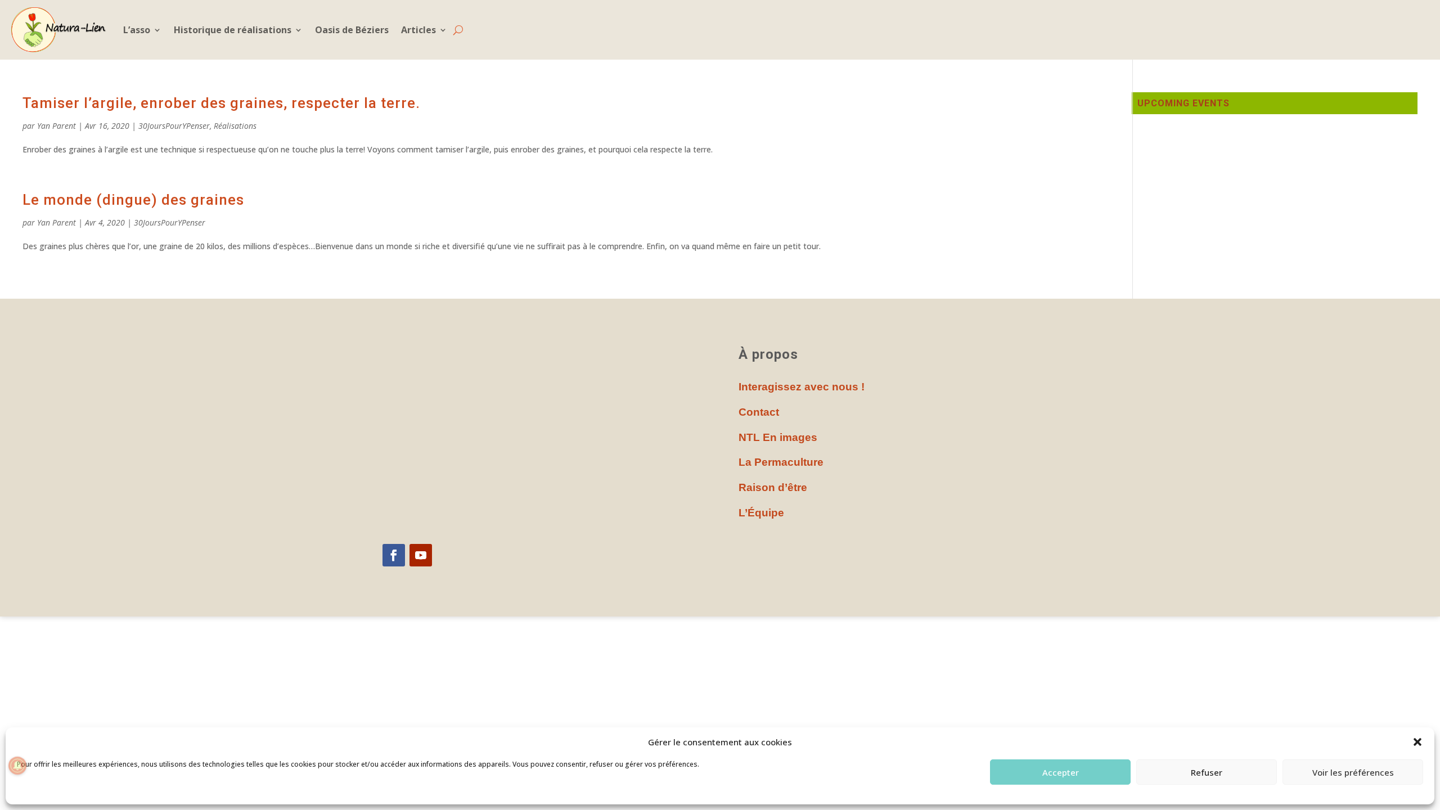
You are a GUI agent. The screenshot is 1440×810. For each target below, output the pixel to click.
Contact (759, 412)
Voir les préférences (1353, 772)
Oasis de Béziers (352, 30)
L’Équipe (761, 513)
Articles (418, 30)
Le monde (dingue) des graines (133, 199)
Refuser (1206, 772)
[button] (1417, 742)
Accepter (1060, 772)
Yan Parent (56, 125)
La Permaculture (781, 462)
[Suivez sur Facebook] (393, 555)
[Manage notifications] (17, 766)
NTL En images (778, 437)
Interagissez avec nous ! (802, 387)
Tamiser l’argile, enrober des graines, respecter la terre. (221, 102)
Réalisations (235, 125)
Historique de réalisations (232, 30)
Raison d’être (773, 487)
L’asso (136, 30)
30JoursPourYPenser (174, 125)
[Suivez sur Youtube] (421, 555)
